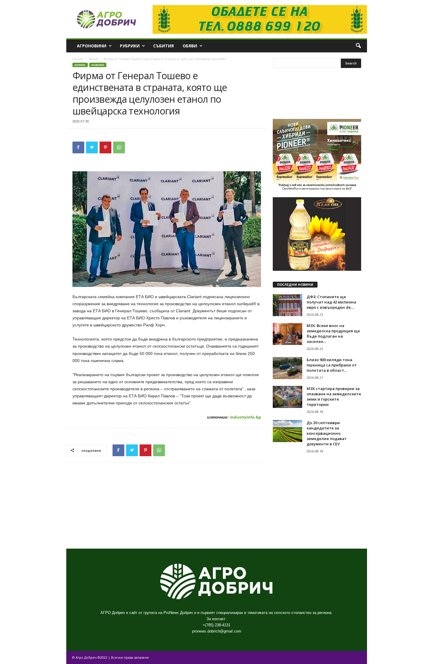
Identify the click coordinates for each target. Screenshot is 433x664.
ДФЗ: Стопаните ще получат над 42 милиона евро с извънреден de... (331, 302)
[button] (358, 45)
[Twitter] (92, 147)
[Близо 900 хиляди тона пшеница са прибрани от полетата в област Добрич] (287, 368)
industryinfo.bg (245, 417)
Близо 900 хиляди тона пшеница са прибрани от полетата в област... (332, 365)
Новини (97, 65)
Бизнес (93, 59)
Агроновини (91, 46)
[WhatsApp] (119, 147)
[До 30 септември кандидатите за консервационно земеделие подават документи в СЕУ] (287, 431)
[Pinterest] (105, 147)
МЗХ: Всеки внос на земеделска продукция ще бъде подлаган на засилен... (333, 333)
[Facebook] (78, 147)
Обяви (190, 46)
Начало (77, 59)
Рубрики (130, 46)
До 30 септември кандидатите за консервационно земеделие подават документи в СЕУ (327, 433)
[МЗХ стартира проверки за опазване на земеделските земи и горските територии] (287, 397)
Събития (163, 46)
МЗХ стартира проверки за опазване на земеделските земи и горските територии (334, 396)
